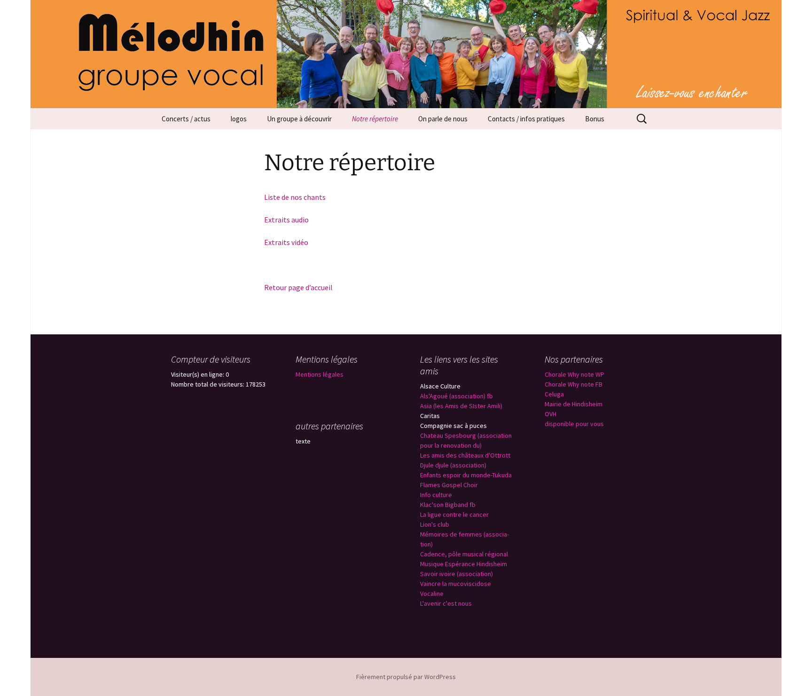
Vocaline (432, 593)
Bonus (594, 118)
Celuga (554, 394)
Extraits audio (286, 219)
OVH (550, 414)
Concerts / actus (186, 118)
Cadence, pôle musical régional (464, 554)
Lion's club (434, 524)
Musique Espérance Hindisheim (463, 564)
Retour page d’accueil (298, 287)
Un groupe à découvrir (299, 118)
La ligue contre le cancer (454, 514)
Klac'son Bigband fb (448, 504)
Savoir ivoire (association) (456, 573)
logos (239, 118)
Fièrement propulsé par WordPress (406, 676)
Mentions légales (320, 374)
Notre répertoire (375, 118)
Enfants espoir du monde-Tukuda (466, 475)
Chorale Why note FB (573, 384)
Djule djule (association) (453, 465)
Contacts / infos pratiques (526, 118)
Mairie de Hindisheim (573, 404)
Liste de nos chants (295, 197)
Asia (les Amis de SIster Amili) (461, 406)
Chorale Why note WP (574, 374)
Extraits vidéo (286, 242)
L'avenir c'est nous (446, 603)
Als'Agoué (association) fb (456, 396)
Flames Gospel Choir (449, 485)
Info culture (436, 494)
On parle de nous (443, 118)
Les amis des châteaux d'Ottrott (465, 455)
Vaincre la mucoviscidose (455, 583)
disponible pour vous (574, 423)
